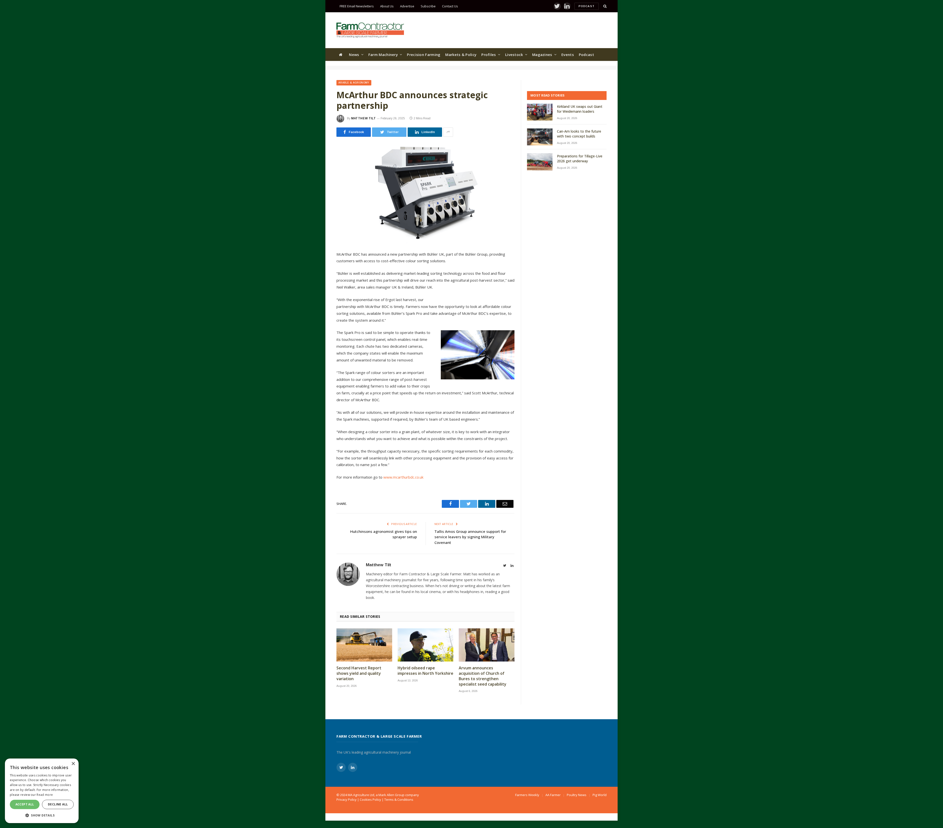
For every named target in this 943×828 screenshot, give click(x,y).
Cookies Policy (370, 799)
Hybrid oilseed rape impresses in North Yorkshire (425, 670)
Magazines (542, 54)
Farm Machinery (383, 54)
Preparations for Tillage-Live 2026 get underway (579, 158)
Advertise (407, 6)
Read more (45, 795)
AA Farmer (553, 795)
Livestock (514, 54)
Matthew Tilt (363, 118)
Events (567, 54)
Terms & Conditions (398, 799)
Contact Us (450, 6)
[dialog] (42, 791)
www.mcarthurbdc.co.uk (403, 477)
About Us (387, 6)
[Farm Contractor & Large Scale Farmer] (370, 30)
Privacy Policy (346, 799)
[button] (42, 815)
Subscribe (428, 6)
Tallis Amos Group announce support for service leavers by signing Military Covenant (470, 537)
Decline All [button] (58, 804)
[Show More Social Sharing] (448, 132)
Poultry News (576, 795)
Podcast (587, 6)
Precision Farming (423, 54)
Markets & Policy (460, 54)
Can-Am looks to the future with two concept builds (579, 133)
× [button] (73, 764)
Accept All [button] (24, 804)
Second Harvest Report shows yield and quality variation (358, 673)
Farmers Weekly (527, 795)
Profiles (488, 54)
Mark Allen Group (391, 795)
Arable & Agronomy (353, 82)
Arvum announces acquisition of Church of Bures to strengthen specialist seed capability (482, 676)
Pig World (600, 795)
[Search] (604, 6)
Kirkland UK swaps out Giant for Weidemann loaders (579, 109)
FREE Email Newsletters (357, 6)
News (354, 54)
